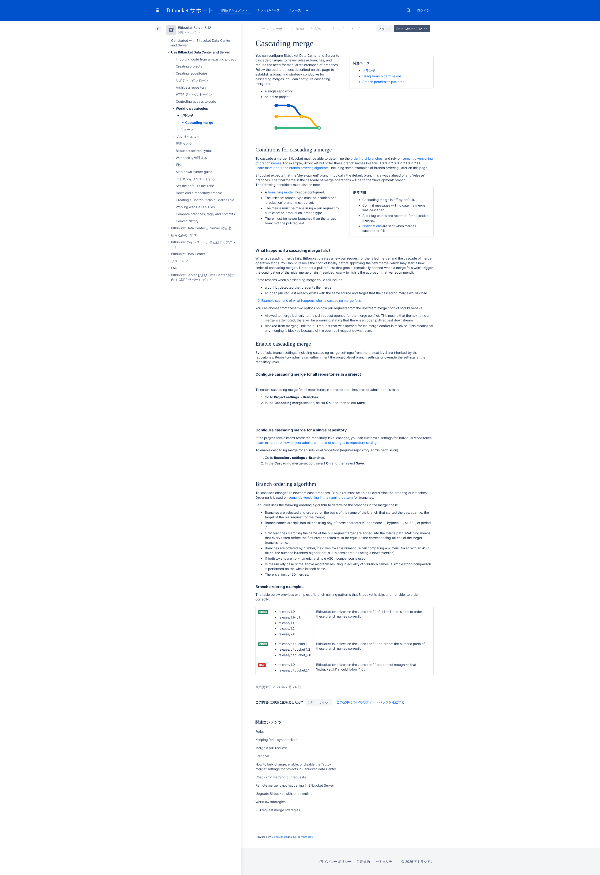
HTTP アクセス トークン (194, 94)
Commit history (187, 221)
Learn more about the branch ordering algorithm (292, 168)
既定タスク (184, 144)
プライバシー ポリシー (334, 862)
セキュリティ (385, 862)
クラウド (384, 29)
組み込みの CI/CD (184, 235)
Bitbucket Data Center (188, 254)
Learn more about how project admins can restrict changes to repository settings (316, 443)
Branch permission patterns (383, 82)
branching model (280, 192)
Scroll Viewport (303, 836)
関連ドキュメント (234, 10)
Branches (262, 756)
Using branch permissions (381, 76)
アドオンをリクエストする (195, 179)
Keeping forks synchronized (276, 740)
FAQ (174, 268)
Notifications (371, 226)
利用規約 (363, 862)
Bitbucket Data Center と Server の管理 (201, 228)
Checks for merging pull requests (280, 777)
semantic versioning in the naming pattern (321, 497)
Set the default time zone (195, 186)
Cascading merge (199, 122)
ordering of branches (366, 158)
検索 (408, 10)
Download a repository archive (199, 193)
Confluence (279, 836)
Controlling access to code (196, 101)
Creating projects (189, 66)
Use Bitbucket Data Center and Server (200, 52)
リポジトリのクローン (192, 80)
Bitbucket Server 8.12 (194, 28)
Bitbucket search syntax (194, 151)
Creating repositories (191, 73)
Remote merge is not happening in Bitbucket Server (294, 785)
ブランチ (187, 115)
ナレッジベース (268, 10)
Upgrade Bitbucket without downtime (283, 794)
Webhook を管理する (191, 158)
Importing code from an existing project (206, 59)
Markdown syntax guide (194, 172)
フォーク (187, 130)
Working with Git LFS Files (195, 207)
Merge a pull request (271, 748)
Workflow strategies (192, 108)
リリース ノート (183, 261)
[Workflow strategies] (348, 29)
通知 (179, 165)
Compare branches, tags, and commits (205, 214)
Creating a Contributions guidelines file (205, 200)
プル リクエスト (187, 137)
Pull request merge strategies (277, 810)
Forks (259, 731)
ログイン (423, 10)
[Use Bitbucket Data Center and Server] (338, 29)
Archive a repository (191, 87)
